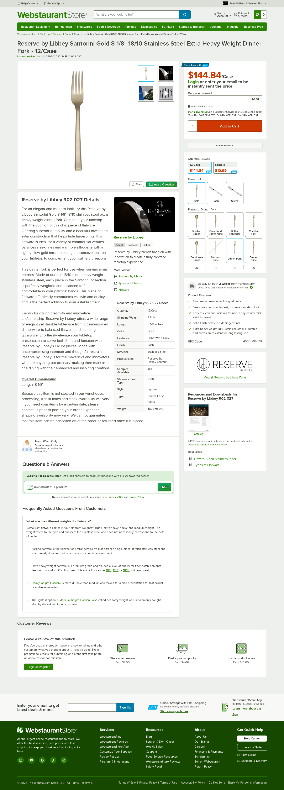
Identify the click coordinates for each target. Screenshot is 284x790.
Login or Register (38, 667)
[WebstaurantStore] (51, 730)
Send (255, 98)
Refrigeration (63, 26)
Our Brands (202, 741)
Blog (149, 736)
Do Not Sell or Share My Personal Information (238, 782)
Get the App (54, 3)
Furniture (168, 26)
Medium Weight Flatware (75, 600)
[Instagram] (20, 760)
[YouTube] (31, 760)
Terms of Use (116, 497)
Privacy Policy (136, 497)
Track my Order (252, 747)
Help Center (28, 3)
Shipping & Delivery (254, 760)
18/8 (115, 570)
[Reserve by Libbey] (225, 364)
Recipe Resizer (109, 756)
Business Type (253, 26)
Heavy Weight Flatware (46, 583)
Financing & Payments (209, 751)
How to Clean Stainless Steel (227, 459)
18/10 (126, 570)
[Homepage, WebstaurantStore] (52, 14)
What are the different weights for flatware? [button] (58, 521)
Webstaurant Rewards (114, 741)
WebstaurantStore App (114, 746)
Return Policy (203, 766)
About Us (201, 736)
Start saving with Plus (174, 711)
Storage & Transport (192, 26)
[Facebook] (42, 760)
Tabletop (130, 26)
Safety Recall (154, 766)
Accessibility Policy (193, 782)
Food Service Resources (162, 756)
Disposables (149, 26)
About (119, 245)
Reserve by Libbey (129, 237)
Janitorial (216, 26)
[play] (144, 214)
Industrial (233, 26)
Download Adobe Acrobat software (207, 444)
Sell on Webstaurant (207, 761)
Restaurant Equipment (35, 26)
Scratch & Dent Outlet (160, 741)
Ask (164, 487)
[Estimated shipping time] (251, 287)
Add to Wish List (225, 145)
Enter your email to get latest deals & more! (38, 707)
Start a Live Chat (197, 111)
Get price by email (200, 93)
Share (139, 184)
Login (193, 81)
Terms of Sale (127, 782)
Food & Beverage (108, 26)
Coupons (152, 751)
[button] (146, 73)
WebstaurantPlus (110, 736)
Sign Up (125, 707)
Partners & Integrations (114, 761)
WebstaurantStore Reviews (163, 761)
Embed (147, 245)
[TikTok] (53, 760)
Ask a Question (164, 184)
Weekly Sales (154, 746)
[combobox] (136, 14)
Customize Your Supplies (116, 751)
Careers (200, 746)
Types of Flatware (130, 283)
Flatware (124, 289)
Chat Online (249, 755)
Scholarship (202, 756)
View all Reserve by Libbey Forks (225, 377)
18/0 (108, 570)
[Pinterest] (64, 760)
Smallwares (84, 26)
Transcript (132, 245)
